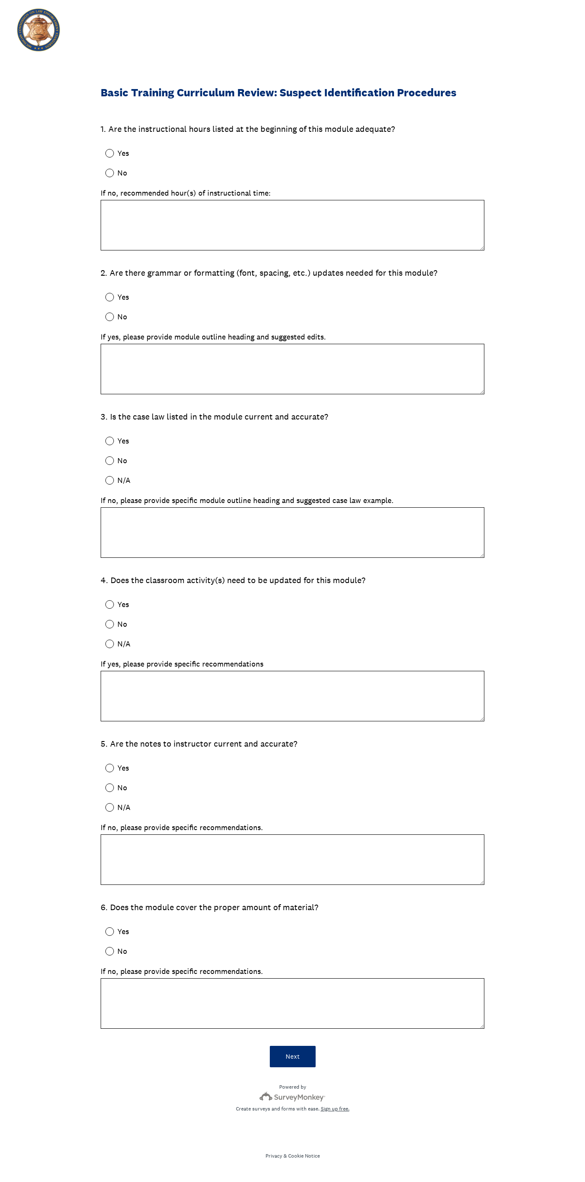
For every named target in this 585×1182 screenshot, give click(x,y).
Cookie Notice (304, 1155)
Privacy (274, 1155)
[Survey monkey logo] (292, 1096)
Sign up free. (335, 1108)
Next (293, 1056)
